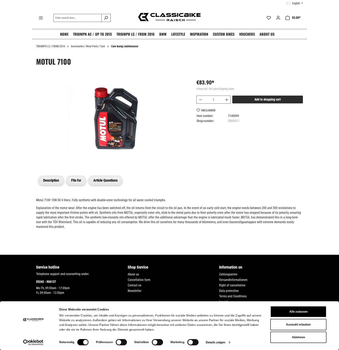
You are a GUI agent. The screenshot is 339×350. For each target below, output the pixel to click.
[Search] (106, 18)
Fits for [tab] (76, 180)
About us (133, 274)
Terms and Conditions (233, 296)
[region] (112, 122)
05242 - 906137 (46, 282)
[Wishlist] (268, 18)
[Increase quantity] (227, 100)
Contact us (134, 285)
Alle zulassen (298, 311)
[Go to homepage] (169, 17)
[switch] (121, 342)
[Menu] (41, 18)
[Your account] (278, 18)
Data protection (229, 291)
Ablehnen (298, 337)
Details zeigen (215, 342)
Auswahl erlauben (298, 324)
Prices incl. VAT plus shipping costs (215, 88)
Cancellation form (139, 280)
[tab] (51, 180)
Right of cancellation (232, 285)
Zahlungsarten (228, 274)
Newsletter (134, 291)
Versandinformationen (233, 280)
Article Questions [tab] (105, 180)
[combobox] (77, 18)
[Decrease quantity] (200, 100)
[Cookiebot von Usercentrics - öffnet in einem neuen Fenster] (33, 342)
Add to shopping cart (267, 99)
